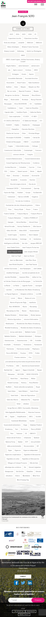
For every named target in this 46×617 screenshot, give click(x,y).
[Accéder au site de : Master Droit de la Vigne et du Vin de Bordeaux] (17, 534)
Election (32, 180)
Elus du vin (32, 184)
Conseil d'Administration (14, 159)
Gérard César (33, 222)
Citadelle (27, 138)
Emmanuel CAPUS (12, 188)
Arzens (24, 74)
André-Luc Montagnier (34, 51)
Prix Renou (9, 366)
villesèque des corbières (13, 467)
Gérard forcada (10, 226)
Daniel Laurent (22, 171)
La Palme (16, 286)
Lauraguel (38, 286)
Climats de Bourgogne (13, 142)
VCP (26, 442)
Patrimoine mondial (23, 349)
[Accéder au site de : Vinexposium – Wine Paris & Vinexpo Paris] (14, 547)
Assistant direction (31, 78)
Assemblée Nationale (15, 78)
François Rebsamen (14, 218)
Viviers (17, 476)
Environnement (26, 188)
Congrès (30, 154)
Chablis (16, 125)
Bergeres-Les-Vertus (12, 95)
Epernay (36, 188)
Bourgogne (8, 104)
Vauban (20, 442)
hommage (23, 239)
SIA (6, 416)
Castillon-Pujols (21, 112)
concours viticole (18, 154)
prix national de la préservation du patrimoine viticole (23, 362)
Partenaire (17, 345)
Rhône (33, 378)
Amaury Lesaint (9, 51)
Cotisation (22, 167)
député (39, 171)
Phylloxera (35, 349)
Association (10, 83)
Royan (38, 387)
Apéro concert (18, 70)
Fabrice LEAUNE (23, 197)
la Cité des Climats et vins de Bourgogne (17, 281)
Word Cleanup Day (23, 480)
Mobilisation (10, 324)
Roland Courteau (12, 383)
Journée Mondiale (10, 277)
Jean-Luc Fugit (16, 256)
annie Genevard (24, 66)
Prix (30, 357)
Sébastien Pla (25, 400)
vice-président (35, 442)
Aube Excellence (33, 83)
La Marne (7, 286)
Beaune (36, 91)
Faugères (35, 197)
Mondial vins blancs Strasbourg (31, 328)
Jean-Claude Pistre (13, 247)
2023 (11, 34)
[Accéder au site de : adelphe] (37, 547)
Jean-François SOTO (15, 252)
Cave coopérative (14, 116)
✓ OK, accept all (18, 611)
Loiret (13, 298)
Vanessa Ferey (10, 442)
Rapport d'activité (28, 370)
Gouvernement (34, 230)
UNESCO (33, 433)
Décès (32, 171)
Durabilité (14, 180)
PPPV (30, 353)
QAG (17, 366)
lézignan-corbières (27, 294)
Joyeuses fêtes (24, 277)
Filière (37, 205)
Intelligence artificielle (11, 243)
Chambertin (26, 125)
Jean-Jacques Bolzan (31, 252)
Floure (28, 209)
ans (9, 70)
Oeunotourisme (22, 340)
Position (23, 353)
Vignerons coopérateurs (13, 455)
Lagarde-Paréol (27, 286)
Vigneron (18, 450)
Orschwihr (7, 345)
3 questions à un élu (14, 38)
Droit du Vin (35, 176)
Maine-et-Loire (30, 298)
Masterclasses (34, 311)
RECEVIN (20, 374)
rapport (17, 370)
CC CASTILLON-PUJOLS (12, 121)
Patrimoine (10, 349)
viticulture (9, 476)
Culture (12, 171)
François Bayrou (22, 214)
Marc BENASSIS (14, 307)
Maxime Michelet (10, 315)
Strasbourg (8, 429)
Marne (25, 307)
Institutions (37, 239)
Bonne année (15, 99)
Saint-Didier (12, 391)
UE (26, 433)
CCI (41, 121)
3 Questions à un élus (31, 38)
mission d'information (31, 319)
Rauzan (39, 370)
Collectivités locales (22, 146)
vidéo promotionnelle (14, 446)
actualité (21, 43)
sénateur (26, 404)
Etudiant (20, 192)
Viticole (38, 471)
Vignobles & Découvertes (32, 455)
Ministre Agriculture (14, 319)
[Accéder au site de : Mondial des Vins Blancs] (29, 553)
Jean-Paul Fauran (31, 264)
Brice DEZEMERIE (20, 104)
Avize (16, 87)
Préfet (37, 353)
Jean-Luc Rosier (29, 256)
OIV (31, 340)
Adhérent (30, 43)
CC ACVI (26, 116)
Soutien (32, 421)
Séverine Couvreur (34, 412)
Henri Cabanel (33, 235)
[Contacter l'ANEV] (35, 4)
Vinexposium (9, 471)
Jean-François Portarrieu (30, 247)
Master (24, 311)
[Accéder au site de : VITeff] (27, 547)
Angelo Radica (11, 66)
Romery (23, 383)
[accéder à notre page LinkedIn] (30, 582)
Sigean (12, 416)
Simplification (21, 416)
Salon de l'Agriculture (28, 395)
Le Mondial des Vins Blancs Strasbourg (27, 290)
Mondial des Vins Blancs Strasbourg (28, 324)
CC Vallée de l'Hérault (30, 121)
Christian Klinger (34, 133)
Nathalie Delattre (10, 336)
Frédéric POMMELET (31, 218)
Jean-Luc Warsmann (16, 260)
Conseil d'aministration (32, 159)
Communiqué (28, 150)
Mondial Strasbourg (11, 328)
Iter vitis (25, 243)
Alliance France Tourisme (30, 47)
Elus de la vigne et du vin (18, 184)
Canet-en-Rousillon (32, 108)
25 (35, 34)
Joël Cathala (37, 269)
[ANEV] (3, 4)
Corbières (36, 163)
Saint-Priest (34, 391)
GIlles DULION (11, 230)
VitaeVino (30, 471)
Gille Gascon (37, 226)
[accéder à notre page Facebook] (16, 582)
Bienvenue (25, 95)
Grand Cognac (12, 235)
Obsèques (38, 336)
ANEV (23, 55)
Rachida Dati (8, 370)
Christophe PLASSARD (13, 138)
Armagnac (15, 74)
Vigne (10, 450)
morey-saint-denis (16, 332)
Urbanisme (27, 438)
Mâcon (20, 298)
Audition (9, 87)
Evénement (11, 197)
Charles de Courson (12, 133)
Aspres (31, 74)
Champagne (36, 125)
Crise (39, 167)
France (35, 209)
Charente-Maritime (28, 129)
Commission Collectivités (12, 150)
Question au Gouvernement (31, 366)
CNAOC (26, 142)
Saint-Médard (23, 391)
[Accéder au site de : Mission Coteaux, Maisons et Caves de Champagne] (32, 534)
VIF (38, 446)
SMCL (31, 416)
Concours (38, 150)
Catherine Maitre (35, 112)
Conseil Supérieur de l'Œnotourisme (18, 163)
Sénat (18, 404)
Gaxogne (10, 222)
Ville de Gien (34, 463)
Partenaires (27, 345)
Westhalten (26, 476)
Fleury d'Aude (18, 209)
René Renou (24, 378)
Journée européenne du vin (31, 273)
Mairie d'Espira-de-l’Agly (18, 302)
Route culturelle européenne (23, 387)
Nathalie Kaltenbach (25, 336)
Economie (23, 180)
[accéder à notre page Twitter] (23, 582)
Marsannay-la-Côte (13, 311)
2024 (17, 34)
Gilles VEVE (23, 230)
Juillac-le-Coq (36, 277)
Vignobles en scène (13, 459)
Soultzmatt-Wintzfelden (19, 421)
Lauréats (9, 290)
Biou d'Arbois (36, 95)
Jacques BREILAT (36, 243)
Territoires (24, 429)
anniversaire (35, 66)
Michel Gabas (23, 315)
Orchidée (38, 340)
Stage (25, 425)
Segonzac (36, 400)
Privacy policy (24, 614)
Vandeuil (36, 438)
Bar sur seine (11, 91)
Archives (28, 70)
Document (25, 176)
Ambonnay (20, 51)
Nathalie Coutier (30, 332)
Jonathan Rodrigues (12, 273)
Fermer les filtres (23, 29)
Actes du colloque (10, 43)
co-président (35, 142)
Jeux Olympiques (25, 269)
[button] (42, 4)
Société (38, 416)
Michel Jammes (36, 315)
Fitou (9, 209)
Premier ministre (20, 357)
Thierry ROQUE (36, 429)
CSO (5, 171)
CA (31, 104)
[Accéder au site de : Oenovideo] (10, 553)
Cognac (10, 146)
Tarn (16, 429)
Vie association (29, 446)
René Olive (14, 378)
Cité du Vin (36, 138)
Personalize (31, 611)
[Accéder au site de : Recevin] (9, 534)
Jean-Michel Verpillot (16, 264)
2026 (30, 34)
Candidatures (11, 108)
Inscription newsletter (36, 1)
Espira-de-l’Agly (9, 192)
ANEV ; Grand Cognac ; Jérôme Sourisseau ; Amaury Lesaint (23, 60)
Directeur (16, 176)
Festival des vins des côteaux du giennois (19, 205)
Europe (28, 192)
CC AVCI (34, 116)
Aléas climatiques (13, 47)
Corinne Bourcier (10, 167)
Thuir (12, 433)
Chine (24, 133)
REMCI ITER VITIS (32, 374)
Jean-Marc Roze (30, 260)
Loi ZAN (38, 294)
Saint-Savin (14, 395)
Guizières (23, 235)
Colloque (35, 146)
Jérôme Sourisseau (10, 269)
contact (23, 576)
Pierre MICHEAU (12, 353)
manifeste (32, 302)
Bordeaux (25, 99)
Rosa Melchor (33, 383)
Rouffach (8, 387)
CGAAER (9, 125)
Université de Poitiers (14, 438)
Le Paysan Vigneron (11, 294)
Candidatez (38, 104)
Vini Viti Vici (20, 471)
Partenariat (38, 345)
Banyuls (23, 87)
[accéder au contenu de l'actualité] (23, 499)
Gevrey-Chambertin (23, 226)
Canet (21, 108)
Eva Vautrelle (37, 192)
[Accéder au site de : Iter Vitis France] (33, 540)
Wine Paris (36, 476)
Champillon (15, 129)
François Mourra (36, 214)
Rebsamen (11, 374)
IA (30, 239)
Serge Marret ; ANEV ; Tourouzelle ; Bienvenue (23, 408)
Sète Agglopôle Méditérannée (15, 412)
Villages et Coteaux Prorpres (17, 463)
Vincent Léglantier (35, 467)
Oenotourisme (9, 340)
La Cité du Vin (37, 281)
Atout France (21, 83)
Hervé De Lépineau (11, 239)
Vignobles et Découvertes (30, 459)
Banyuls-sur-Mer (34, 87)
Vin (25, 467)
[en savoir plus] (23, 23)
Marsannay (33, 307)
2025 (23, 34)
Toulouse (19, 433)
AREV (36, 70)
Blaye (6, 99)
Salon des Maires (12, 400)
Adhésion (39, 43)
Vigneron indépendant (30, 450)
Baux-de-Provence (25, 91)
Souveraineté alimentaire (12, 425)
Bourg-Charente (36, 99)
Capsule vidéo (9, 112)
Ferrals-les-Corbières (23, 201)
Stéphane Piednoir (36, 425)
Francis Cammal (9, 214)
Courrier (32, 167)
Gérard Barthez (21, 222)
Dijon (8, 176)
